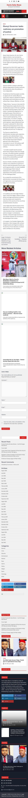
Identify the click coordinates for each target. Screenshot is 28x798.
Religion (3, 569)
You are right (4, 448)
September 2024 (5, 529)
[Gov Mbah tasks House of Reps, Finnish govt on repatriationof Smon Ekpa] (14, 647)
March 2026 (3, 483)
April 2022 (3, 542)
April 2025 (3, 511)
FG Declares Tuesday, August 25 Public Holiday (11, 458)
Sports (2, 571)
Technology (3, 574)
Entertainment (4, 556)
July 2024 (3, 534)
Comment (4, 380)
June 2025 (3, 506)
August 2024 (4, 532)
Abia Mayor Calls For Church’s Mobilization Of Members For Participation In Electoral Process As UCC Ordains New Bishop (13, 282)
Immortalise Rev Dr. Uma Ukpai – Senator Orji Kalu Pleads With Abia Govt (13, 360)
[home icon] (3, 16)
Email (3, 407)
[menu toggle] (7, 16)
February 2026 (4, 486)
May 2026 (3, 478)
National (3, 558)
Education (3, 553)
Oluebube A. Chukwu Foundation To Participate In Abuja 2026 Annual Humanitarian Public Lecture (13, 455)
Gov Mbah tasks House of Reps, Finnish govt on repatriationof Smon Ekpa (13, 660)
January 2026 (4, 488)
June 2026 (3, 476)
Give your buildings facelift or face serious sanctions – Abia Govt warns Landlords (12, 313)
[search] (25, 16)
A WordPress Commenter (6, 464)
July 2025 (3, 504)
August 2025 (4, 501)
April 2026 (3, 481)
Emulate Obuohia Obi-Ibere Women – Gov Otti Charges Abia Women (13, 444)
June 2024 (3, 537)
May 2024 (3, 540)
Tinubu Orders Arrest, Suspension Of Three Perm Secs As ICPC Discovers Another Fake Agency (13, 451)
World (2, 576)
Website (3, 414)
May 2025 (3, 509)
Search (23, 437)
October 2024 (4, 527)
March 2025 (3, 514)
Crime (2, 551)
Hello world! (16, 464)
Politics (3, 566)
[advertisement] (14, 11)
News (4, 24)
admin (5, 34)
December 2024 (4, 522)
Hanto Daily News (14, 4)
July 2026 (3, 473)
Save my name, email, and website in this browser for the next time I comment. (14, 422)
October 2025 (4, 496)
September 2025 (5, 499)
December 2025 (4, 491)
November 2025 (4, 493)
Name (3, 400)
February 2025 (4, 517)
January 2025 (4, 519)
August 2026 (4, 470)
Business (3, 548)
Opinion (3, 563)
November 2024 (4, 524)
